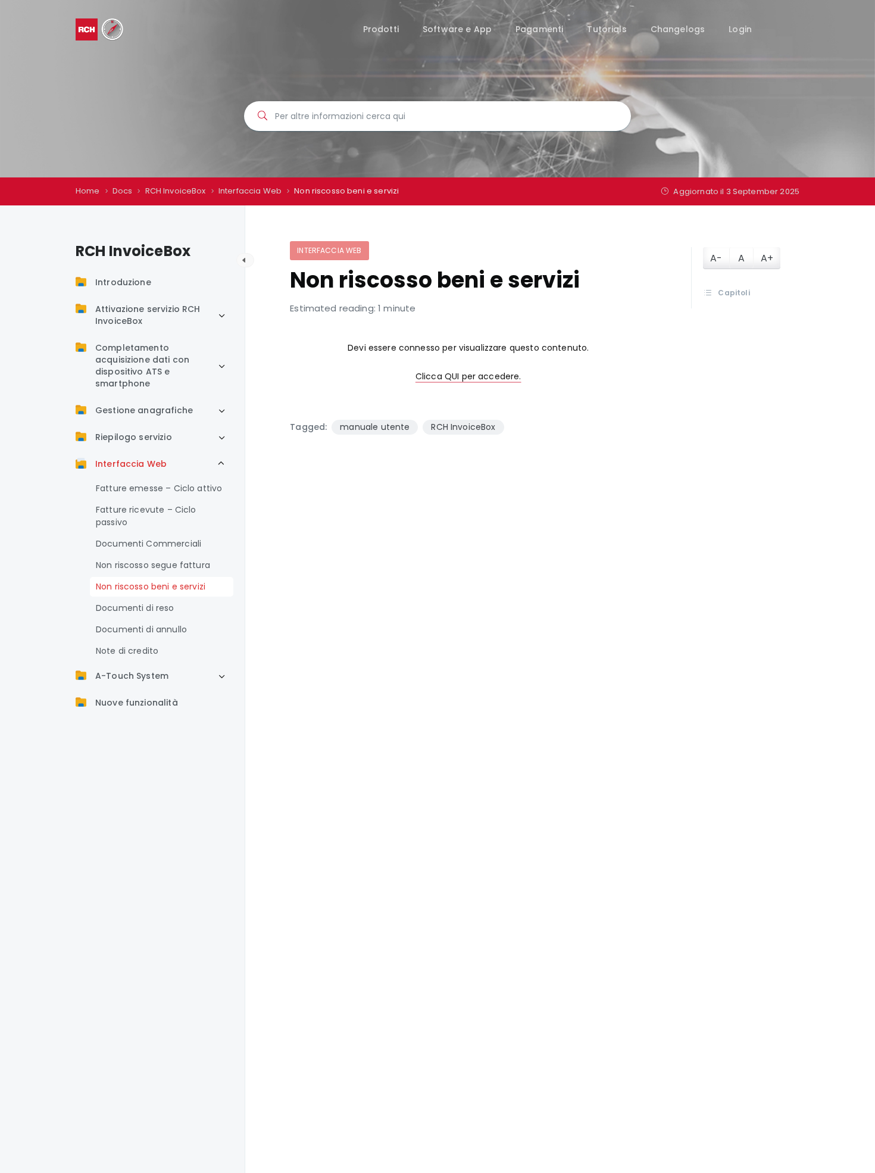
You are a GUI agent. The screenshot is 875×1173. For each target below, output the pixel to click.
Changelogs (678, 29)
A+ (767, 258)
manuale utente (375, 427)
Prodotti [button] (381, 29)
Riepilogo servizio (133, 437)
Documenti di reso (135, 608)
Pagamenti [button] (539, 29)
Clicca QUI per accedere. (468, 376)
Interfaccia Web (131, 464)
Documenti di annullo (141, 629)
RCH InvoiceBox (463, 427)
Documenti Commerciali (148, 544)
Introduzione (123, 282)
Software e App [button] (457, 29)
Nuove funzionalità (136, 703)
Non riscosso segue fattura (153, 565)
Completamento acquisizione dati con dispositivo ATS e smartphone (142, 365)
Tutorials (606, 29)
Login (740, 29)
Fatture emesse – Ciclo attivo (159, 488)
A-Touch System (131, 676)
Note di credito (127, 651)
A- (716, 258)
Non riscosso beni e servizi (150, 586)
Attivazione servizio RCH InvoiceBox (148, 315)
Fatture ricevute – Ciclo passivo (146, 516)
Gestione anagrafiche (144, 410)
